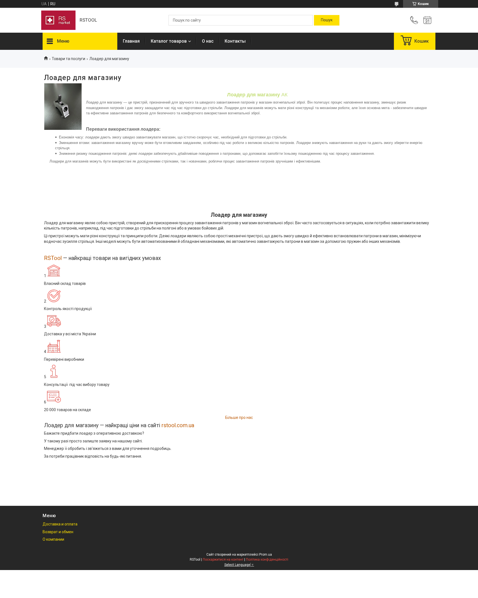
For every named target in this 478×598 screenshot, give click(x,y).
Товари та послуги (68, 58)
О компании (53, 539)
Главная (131, 41)
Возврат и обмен (58, 532)
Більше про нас (239, 417)
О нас (208, 41)
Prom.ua (265, 554)
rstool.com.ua (178, 425)
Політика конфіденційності (267, 559)
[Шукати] (326, 20)
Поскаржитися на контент (223, 559)
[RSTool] (58, 20)
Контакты (235, 41)
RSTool (53, 258)
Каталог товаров (169, 41)
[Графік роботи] (427, 20)
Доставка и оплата (60, 524)
